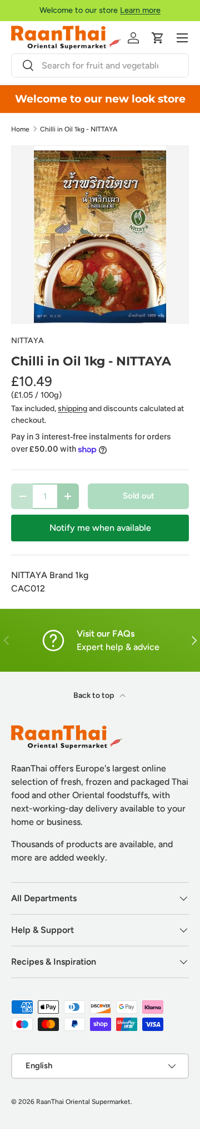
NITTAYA (27, 340)
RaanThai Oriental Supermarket (83, 1102)
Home (20, 129)
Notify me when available (100, 527)
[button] (158, 38)
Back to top (94, 695)
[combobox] (100, 65)
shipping (72, 408)
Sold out (138, 496)
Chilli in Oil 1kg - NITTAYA (78, 129)
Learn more (140, 10)
